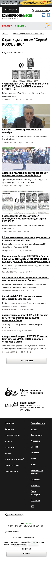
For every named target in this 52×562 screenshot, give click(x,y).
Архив (33, 464)
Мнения (34, 447)
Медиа (34, 429)
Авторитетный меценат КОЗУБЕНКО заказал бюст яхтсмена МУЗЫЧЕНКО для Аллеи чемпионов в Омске (25, 339)
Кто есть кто (37, 435)
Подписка (35, 500)
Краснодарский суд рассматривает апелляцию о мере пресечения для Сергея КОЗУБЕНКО (24, 219)
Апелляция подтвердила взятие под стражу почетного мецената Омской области (25, 174)
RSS (32, 506)
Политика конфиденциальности (22, 537)
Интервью (35, 441)
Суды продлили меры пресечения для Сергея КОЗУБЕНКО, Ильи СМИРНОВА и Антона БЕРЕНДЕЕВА (25, 86)
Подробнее (21, 545)
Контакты (35, 485)
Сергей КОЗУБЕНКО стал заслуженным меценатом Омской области (22, 297)
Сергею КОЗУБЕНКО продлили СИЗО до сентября (22, 131)
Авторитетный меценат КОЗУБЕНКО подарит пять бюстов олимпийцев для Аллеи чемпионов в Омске (25, 318)
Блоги (33, 459)
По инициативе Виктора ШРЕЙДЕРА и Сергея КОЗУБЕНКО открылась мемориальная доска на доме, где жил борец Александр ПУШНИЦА (26, 259)
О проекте (35, 479)
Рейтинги (35, 453)
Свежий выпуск (38, 423)
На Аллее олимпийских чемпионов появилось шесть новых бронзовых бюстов (25, 279)
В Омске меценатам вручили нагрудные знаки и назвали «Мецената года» (26, 238)
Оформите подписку (30, 390)
